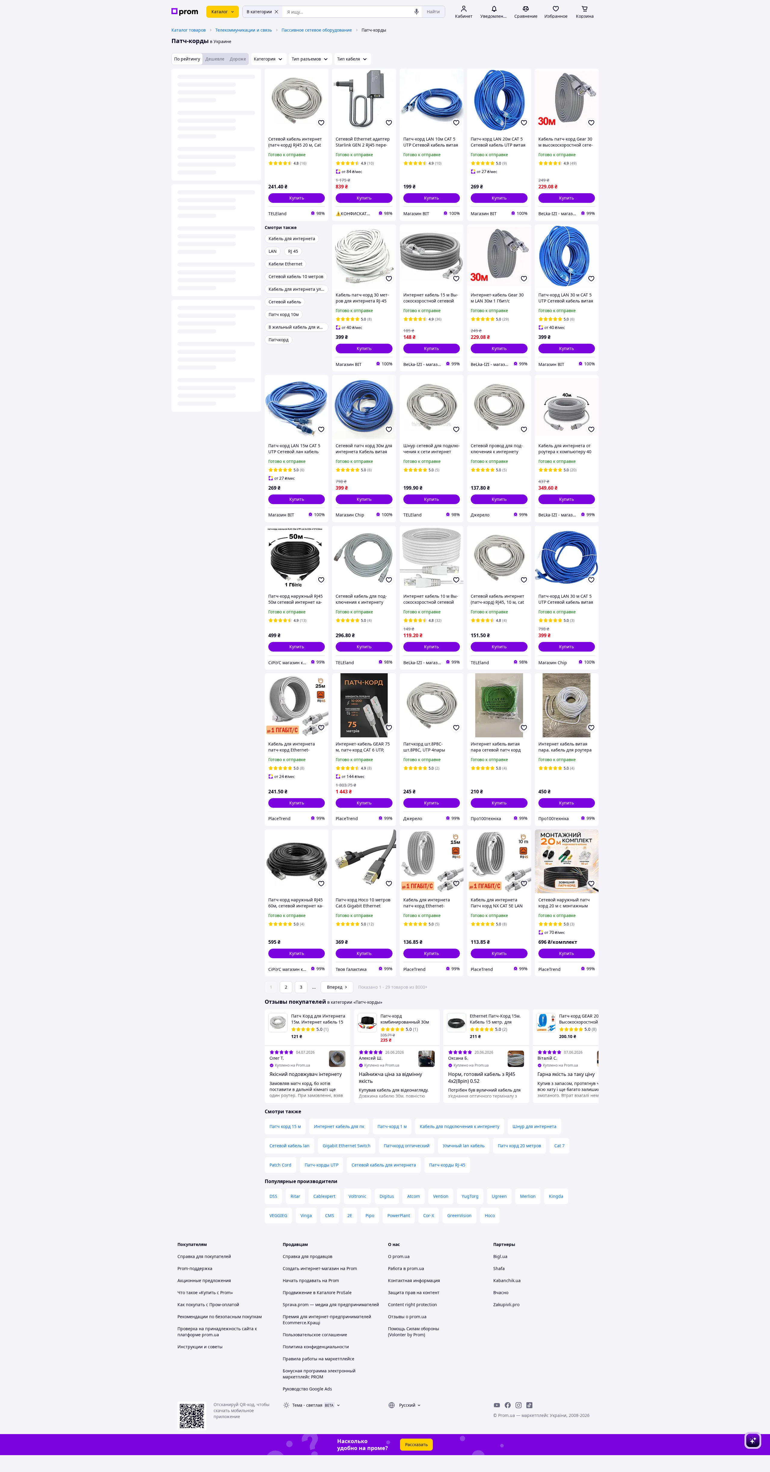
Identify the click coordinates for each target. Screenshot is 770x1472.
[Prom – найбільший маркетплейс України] (184, 12)
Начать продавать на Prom (311, 1280)
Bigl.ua (500, 1256)
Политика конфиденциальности (316, 1347)
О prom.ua (399, 1256)
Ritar (295, 1196)
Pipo (369, 1215)
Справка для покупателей (204, 1256)
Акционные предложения (204, 1280)
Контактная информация (414, 1280)
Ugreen (499, 1196)
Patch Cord (280, 1165)
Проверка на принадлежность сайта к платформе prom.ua (217, 1331)
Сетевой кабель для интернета (384, 1165)
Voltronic (357, 1196)
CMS (329, 1215)
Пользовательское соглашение (315, 1334)
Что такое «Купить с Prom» (205, 1292)
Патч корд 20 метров (519, 1145)
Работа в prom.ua (406, 1268)
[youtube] (496, 1405)
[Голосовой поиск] (416, 11)
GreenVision (459, 1215)
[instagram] (518, 1405)
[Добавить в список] (321, 123)
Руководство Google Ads (307, 1389)
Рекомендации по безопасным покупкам (219, 1316)
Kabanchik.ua (507, 1280)
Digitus (387, 1196)
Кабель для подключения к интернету (459, 1126)
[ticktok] (529, 1405)
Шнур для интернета (534, 1126)
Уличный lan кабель (464, 1145)
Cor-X (428, 1215)
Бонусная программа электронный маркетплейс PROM (319, 1374)
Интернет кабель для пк (339, 1126)
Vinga (306, 1215)
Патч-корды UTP (321, 1165)
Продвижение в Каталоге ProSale (317, 1292)
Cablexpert (324, 1196)
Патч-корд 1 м (392, 1126)
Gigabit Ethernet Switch (347, 1145)
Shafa (499, 1268)
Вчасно (500, 1292)
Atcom (413, 1196)
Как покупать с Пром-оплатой (208, 1304)
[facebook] (507, 1405)
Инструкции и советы (200, 1347)
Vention (440, 1196)
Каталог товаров (188, 30)
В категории (259, 11)
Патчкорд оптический (407, 1145)
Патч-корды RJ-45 (447, 1165)
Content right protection (412, 1304)
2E (349, 1215)
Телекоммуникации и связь (243, 30)
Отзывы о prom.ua (407, 1316)
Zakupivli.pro (506, 1304)
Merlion (528, 1196)
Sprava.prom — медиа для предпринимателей (331, 1304)
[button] (296, 198)
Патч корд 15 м (285, 1126)
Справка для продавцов (307, 1256)
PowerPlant (398, 1215)
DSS (273, 1196)
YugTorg (470, 1196)
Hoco (490, 1215)
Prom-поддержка (194, 1268)
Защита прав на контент (413, 1292)
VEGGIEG (278, 1215)
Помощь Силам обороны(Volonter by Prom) (413, 1331)
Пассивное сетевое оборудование (317, 30)
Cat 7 (559, 1145)
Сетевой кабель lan (290, 1145)
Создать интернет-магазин (311, 1268)
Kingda (556, 1196)
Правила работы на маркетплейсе (318, 1359)
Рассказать (416, 1444)
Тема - (307, 1405)
